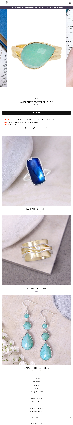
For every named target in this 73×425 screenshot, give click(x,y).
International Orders (36, 395)
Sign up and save (36, 417)
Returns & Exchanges (36, 398)
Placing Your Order (37, 392)
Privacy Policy (36, 402)
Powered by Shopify (36, 423)
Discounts (36, 382)
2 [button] (37, 98)
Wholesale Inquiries (36, 411)
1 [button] (35, 98)
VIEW (36, 212)
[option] (36, 7)
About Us (36, 385)
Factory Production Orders (36, 408)
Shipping (36, 388)
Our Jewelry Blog (36, 405)
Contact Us (36, 378)
